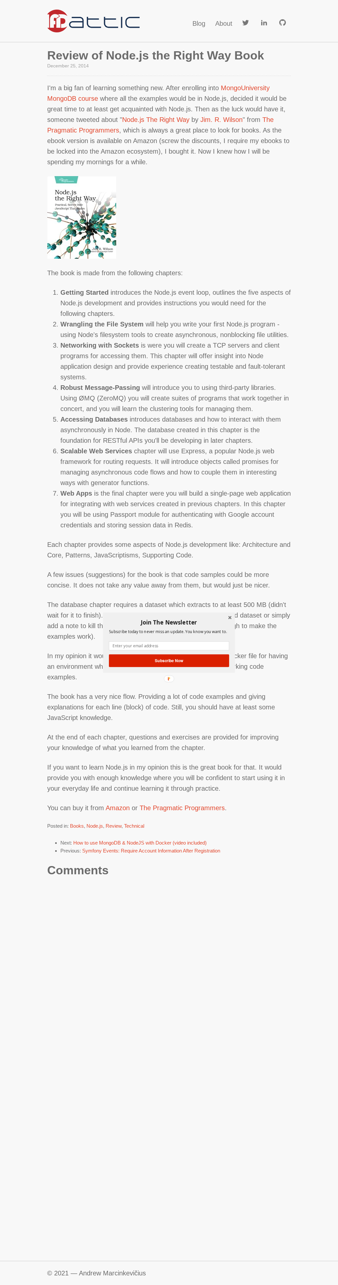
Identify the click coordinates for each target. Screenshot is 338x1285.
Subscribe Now (169, 660)
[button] (169, 622)
